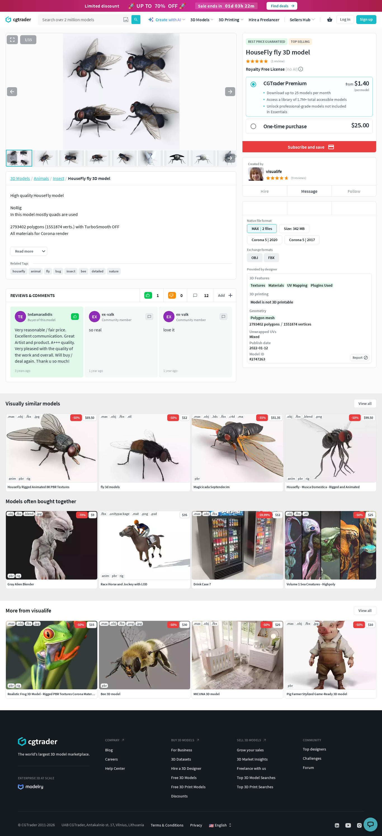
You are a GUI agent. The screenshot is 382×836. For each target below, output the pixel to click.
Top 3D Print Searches (255, 786)
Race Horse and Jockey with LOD (124, 584)
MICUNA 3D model (207, 694)
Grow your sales (250, 749)
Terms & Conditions (167, 825)
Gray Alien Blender (21, 584)
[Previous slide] (12, 91)
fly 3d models (110, 487)
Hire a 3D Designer (186, 768)
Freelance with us (251, 768)
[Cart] (329, 19)
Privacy (196, 825)
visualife (274, 171)
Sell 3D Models (249, 740)
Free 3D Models (184, 777)
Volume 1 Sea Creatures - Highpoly (311, 584)
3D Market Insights (252, 759)
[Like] (264, 208)
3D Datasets (181, 759)
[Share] (354, 208)
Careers (111, 759)
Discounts (179, 796)
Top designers (314, 749)
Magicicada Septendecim (212, 487)
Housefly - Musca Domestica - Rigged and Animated (323, 487)
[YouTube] (349, 825)
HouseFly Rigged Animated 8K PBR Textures (38, 487)
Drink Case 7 (202, 584)
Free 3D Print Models (188, 786)
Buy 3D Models (182, 740)
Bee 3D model (110, 694)
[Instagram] (360, 825)
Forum (308, 767)
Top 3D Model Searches (256, 777)
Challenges (312, 758)
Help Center (115, 768)
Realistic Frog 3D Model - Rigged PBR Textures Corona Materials (52, 694)
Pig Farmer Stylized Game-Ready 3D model (317, 694)
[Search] (135, 19)
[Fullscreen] (12, 39)
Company (112, 740)
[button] (125, 19)
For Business (181, 749)
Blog (109, 749)
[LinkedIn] (337, 825)
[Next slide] (230, 91)
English (218, 825)
